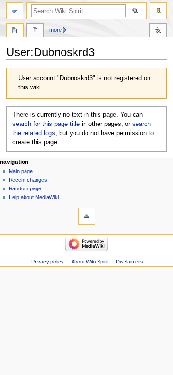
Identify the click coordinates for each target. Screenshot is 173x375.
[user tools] (158, 10)
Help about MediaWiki (34, 197)
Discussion (35, 31)
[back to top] (86, 216)
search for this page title (46, 124)
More (55, 30)
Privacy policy (47, 261)
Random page (25, 188)
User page (15, 31)
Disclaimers (129, 261)
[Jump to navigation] (14, 10)
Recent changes (28, 180)
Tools (158, 31)
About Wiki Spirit (90, 261)
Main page (21, 171)
